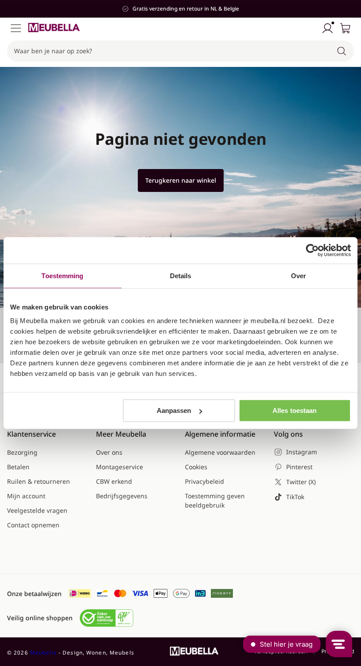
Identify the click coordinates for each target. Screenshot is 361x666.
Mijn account (26, 496)
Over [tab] (298, 275)
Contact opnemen (33, 525)
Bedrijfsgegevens (121, 496)
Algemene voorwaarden (220, 452)
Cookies (196, 467)
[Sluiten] (349, 79)
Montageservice (119, 467)
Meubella (43, 652)
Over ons (109, 452)
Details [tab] (181, 275)
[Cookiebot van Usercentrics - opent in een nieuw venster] (312, 250)
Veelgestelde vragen (37, 510)
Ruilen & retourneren (38, 481)
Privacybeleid (204, 481)
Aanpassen (174, 410)
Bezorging (22, 452)
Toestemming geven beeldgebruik (215, 500)
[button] (180, 51)
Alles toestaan (295, 410)
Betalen (18, 467)
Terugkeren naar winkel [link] (180, 180)
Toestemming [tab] (62, 275)
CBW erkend (114, 481)
